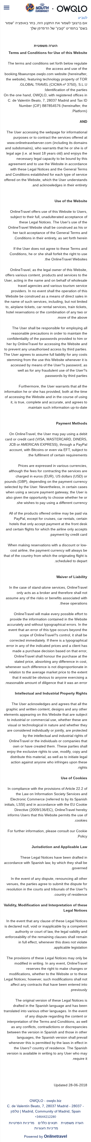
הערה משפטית (72, 1123)
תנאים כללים (47, 1123)
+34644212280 (45, 1117)
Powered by (45, 1136)
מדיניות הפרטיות (21, 1123)
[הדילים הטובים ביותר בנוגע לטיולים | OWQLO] (56, 7)
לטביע (82, 18)
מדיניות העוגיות (46, 1128)
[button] (6, 7)
